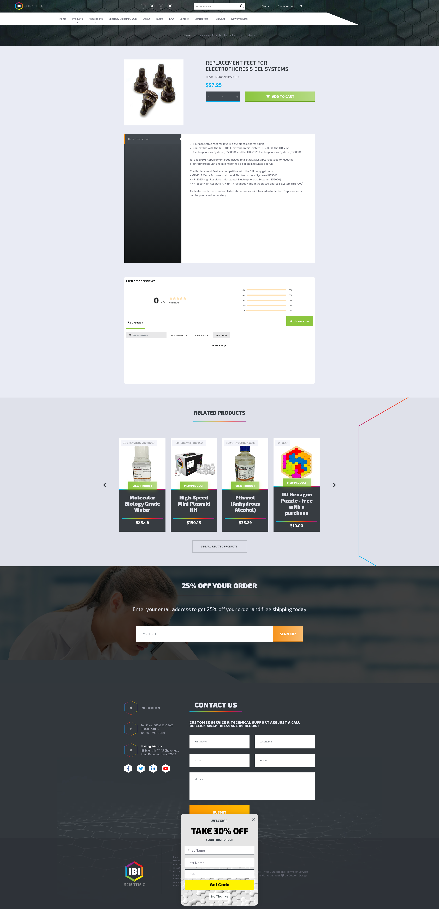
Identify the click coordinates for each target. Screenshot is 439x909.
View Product (142, 485)
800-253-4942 (163, 725)
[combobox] (219, 6)
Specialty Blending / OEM (123, 18)
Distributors (202, 18)
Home (62, 18)
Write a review (300, 320)
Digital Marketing (263, 875)
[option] (142, 485)
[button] (267, 289)
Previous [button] (104, 484)
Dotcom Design (297, 875)
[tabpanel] (219, 357)
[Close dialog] (253, 819)
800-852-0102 (150, 729)
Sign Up (288, 633)
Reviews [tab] (135, 322)
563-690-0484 (155, 732)
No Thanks (219, 896)
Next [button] (334, 484)
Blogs (159, 18)
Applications (96, 18)
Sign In (265, 6)
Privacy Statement (273, 871)
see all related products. (219, 546)
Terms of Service (297, 871)
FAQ (171, 18)
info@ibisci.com (150, 707)
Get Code (219, 885)
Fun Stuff (220, 18)
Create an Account (286, 6)
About (146, 18)
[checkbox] (221, 335)
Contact (184, 18)
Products (77, 18)
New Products (239, 18)
